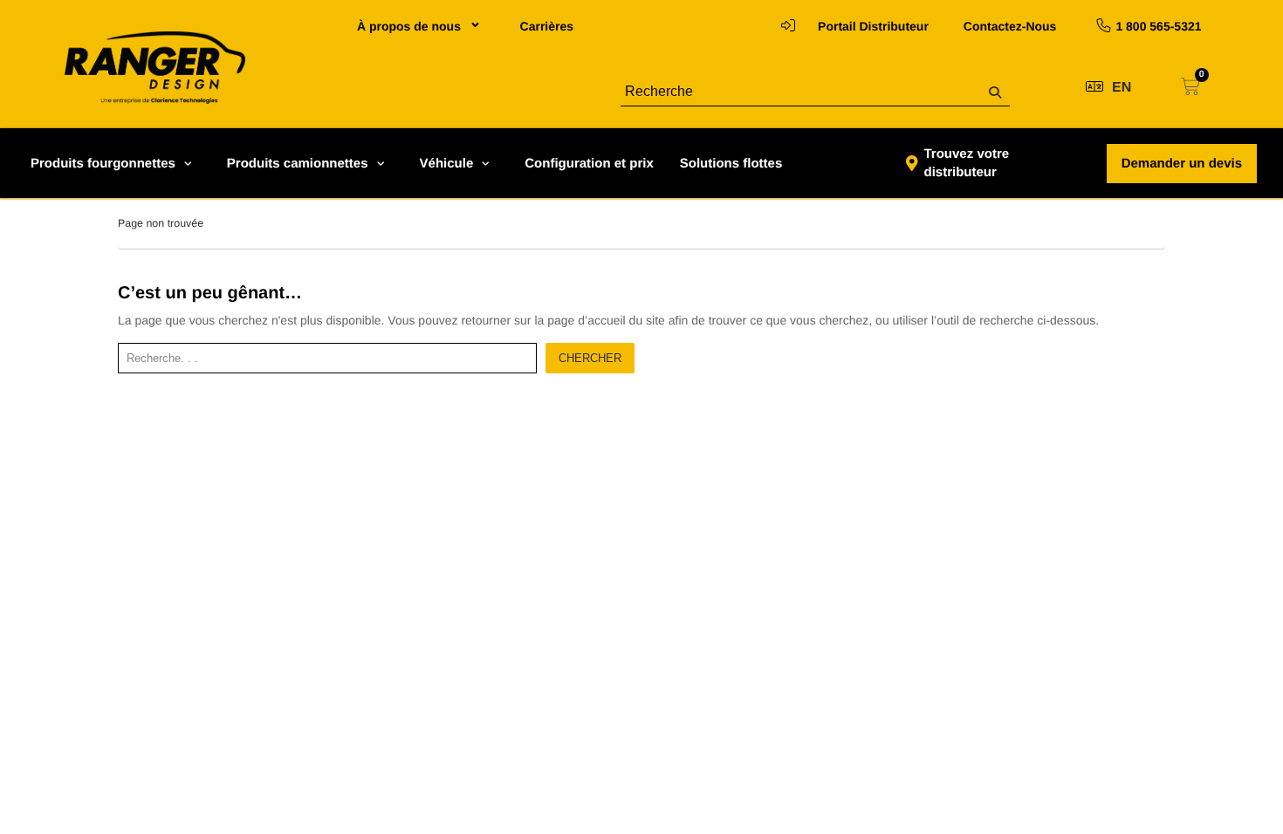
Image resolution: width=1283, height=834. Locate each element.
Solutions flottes (731, 163)
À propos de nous (409, 26)
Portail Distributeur (873, 26)
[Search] (995, 93)
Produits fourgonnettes (103, 163)
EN (1121, 87)
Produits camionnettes (297, 163)
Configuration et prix (589, 163)
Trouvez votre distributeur (967, 163)
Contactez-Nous (1010, 26)
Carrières (547, 26)
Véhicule (447, 163)
